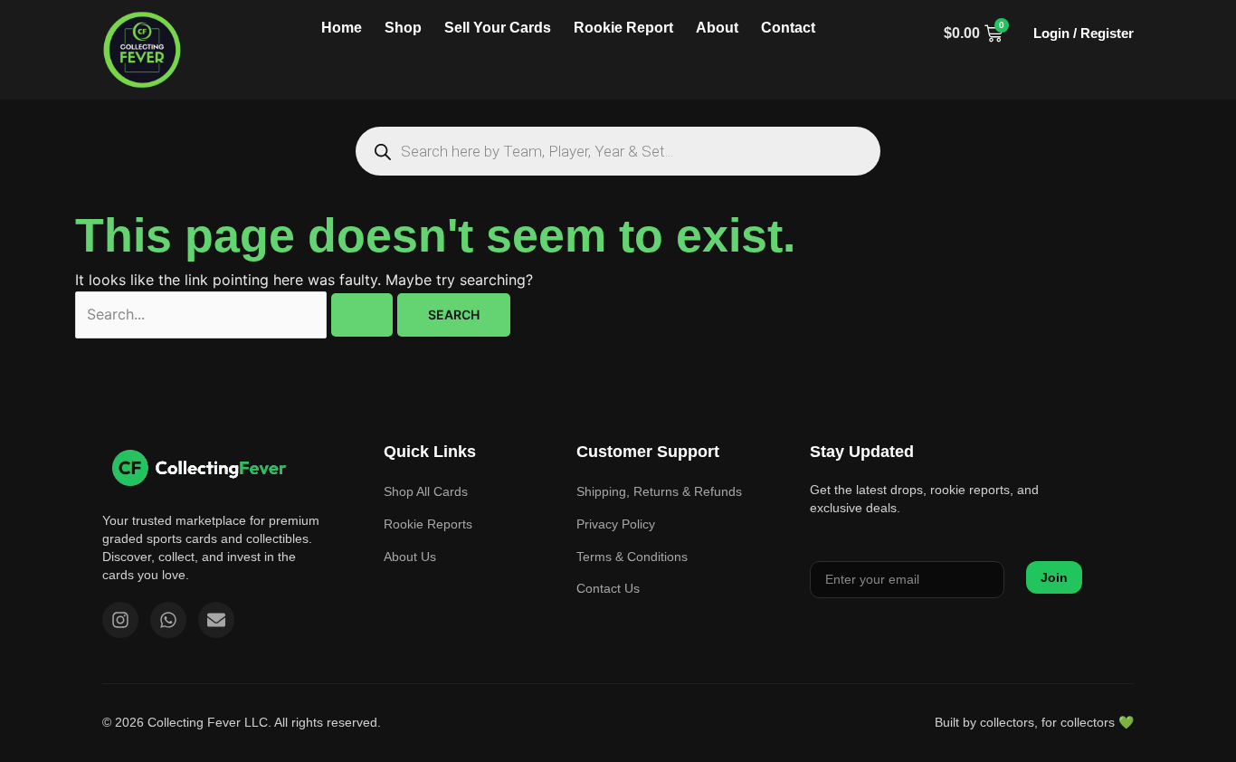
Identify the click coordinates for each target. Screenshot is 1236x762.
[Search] (382, 152)
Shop (403, 27)
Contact (788, 27)
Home (341, 27)
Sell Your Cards (497, 27)
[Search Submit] (362, 315)
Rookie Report (623, 27)
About (717, 27)
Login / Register (1083, 33)
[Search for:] (236, 314)
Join (1054, 577)
